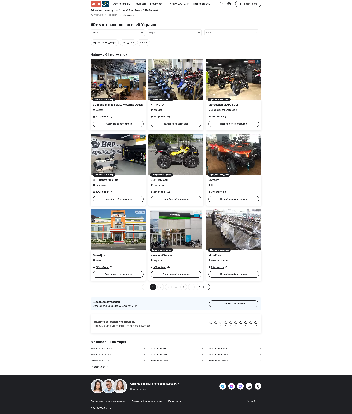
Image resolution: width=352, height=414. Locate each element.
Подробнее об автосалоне (118, 123)
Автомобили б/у (121, 3)
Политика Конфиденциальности (148, 401)
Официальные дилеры (104, 42)
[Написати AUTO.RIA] (249, 386)
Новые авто (140, 3)
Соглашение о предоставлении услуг (110, 401)
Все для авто (157, 3)
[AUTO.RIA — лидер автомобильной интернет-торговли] (100, 4)
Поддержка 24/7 (201, 3)
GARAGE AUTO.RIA (179, 3)
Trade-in (144, 42)
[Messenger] (231, 386)
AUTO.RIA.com (97, 15)
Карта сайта (174, 401)
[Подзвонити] (258, 386)
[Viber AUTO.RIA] (240, 386)
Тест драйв (128, 42)
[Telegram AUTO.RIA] (222, 386)
